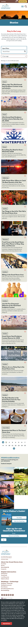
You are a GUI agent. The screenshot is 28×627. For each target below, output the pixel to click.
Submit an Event (5, 579)
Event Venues (4, 587)
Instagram (9, 463)
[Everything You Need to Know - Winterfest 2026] (14, 136)
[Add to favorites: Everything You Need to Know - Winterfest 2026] (25, 145)
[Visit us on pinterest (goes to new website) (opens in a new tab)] (11, 595)
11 (12, 445)
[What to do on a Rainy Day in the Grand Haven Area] (14, 353)
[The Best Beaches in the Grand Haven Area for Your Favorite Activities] (14, 384)
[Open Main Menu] (22, 6)
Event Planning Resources (7, 588)
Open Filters (5, 48)
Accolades (3, 564)
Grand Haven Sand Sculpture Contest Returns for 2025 (12, 337)
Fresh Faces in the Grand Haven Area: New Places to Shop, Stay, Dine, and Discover (13, 244)
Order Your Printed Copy (19, 521)
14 (22, 445)
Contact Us (3, 569)
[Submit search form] (25, 51)
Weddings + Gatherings (7, 583)
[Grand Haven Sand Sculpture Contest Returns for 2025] (14, 322)
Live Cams (3, 1)
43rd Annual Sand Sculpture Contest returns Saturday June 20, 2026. (12, 119)
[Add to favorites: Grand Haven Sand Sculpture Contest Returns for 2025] (25, 332)
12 (15, 445)
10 (9, 445)
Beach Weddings (5, 590)
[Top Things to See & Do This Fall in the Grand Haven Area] (14, 197)
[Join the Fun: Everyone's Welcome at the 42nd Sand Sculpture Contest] (14, 290)
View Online (22, 517)
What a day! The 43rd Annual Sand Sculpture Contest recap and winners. (12, 86)
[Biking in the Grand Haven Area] (14, 261)
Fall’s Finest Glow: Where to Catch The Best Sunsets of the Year (14, 181)
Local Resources (5, 577)
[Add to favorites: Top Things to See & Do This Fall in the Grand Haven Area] (25, 207)
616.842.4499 (4, 559)
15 (25, 445)
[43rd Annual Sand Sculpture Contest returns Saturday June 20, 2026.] (14, 103)
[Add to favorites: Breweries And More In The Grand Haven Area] (25, 426)
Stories (3, 565)
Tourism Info (4, 575)
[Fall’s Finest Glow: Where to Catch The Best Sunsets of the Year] (14, 167)
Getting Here (4, 573)
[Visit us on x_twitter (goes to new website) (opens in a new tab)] (13, 595)
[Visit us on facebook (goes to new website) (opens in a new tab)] (2, 595)
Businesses (5, 239)
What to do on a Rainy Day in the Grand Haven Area (13, 368)
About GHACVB (5, 567)
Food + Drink (6, 427)
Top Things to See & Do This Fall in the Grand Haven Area (14, 212)
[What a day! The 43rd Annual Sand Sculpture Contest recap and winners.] (14, 71)
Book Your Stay (22, 1)
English (4, 598)
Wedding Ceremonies (6, 585)
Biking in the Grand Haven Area (13, 274)
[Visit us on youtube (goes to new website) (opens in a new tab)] (8, 595)
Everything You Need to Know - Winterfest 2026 (12, 150)
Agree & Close (6, 623)
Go (3, 539)
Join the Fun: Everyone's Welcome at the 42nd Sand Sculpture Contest (11, 305)
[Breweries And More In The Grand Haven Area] (14, 416)
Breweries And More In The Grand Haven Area (14, 431)
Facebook (3, 463)
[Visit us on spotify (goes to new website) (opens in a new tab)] (6, 595)
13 (18, 445)
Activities (5, 208)
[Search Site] (26, 6)
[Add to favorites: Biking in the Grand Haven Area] (25, 270)
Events (4, 81)
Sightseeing (5, 177)
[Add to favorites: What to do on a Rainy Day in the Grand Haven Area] (25, 362)
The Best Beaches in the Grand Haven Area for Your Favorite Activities (11, 399)
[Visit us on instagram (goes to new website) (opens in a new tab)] (4, 595)
